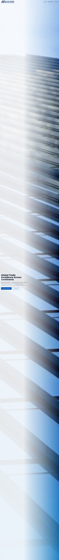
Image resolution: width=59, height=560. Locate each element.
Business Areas (50, 1)
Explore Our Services (6, 288)
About (45, 1)
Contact (56, 1)
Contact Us (16, 288)
